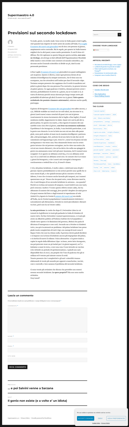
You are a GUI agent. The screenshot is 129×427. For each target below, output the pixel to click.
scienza (108, 157)
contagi (10, 55)
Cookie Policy (96, 423)
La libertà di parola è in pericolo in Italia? (107, 67)
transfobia (116, 164)
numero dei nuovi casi (64, 196)
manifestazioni (98, 146)
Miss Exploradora (100, 94)
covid (9, 57)
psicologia (97, 153)
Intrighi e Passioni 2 (100, 136)
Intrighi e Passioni (113, 132)
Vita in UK (97, 171)
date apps (102, 125)
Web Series (105, 171)
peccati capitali (99, 150)
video (113, 167)
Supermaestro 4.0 (21, 15)
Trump (96, 167)
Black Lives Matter (104, 118)
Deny (100, 418)
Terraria (96, 160)
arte (95, 118)
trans (109, 164)
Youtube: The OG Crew (102, 90)
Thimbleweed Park (100, 164)
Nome (11, 336)
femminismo (98, 128)
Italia (110, 136)
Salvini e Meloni (99, 157)
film (105, 128)
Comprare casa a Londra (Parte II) (105, 75)
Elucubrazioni (12, 52)
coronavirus (17, 55)
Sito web (11, 356)
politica (108, 150)
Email (11, 346)
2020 (114, 114)
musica (107, 146)
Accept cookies (85, 418)
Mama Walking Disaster (102, 96)
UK (101, 167)
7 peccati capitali (99, 111)
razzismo (105, 153)
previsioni (15, 57)
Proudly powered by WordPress (41, 418)
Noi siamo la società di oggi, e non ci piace (108, 65)
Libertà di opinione (100, 143)
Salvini (112, 153)
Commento (13, 306)
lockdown (111, 143)
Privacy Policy (105, 423)
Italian (97, 50)
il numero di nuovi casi (50, 72)
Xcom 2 (113, 171)
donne (110, 125)
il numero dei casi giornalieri (59, 109)
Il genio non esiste (99, 132)
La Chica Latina (99, 139)
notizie (114, 146)
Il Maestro (11, 46)
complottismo (98, 121)
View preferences (116, 418)
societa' (115, 157)
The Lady (103, 160)
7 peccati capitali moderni (102, 114)
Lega (107, 139)
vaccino (106, 167)
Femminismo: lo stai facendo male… (106, 73)
